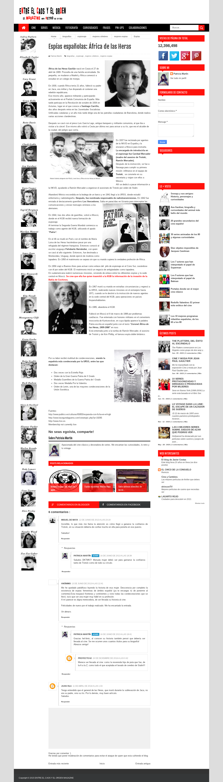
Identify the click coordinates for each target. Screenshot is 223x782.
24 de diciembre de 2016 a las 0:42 (110, 658)
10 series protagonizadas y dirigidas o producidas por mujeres (187, 382)
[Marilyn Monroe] (28, 249)
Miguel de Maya (69, 520)
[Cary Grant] (28, 97)
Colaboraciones (138, 28)
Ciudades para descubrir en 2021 (176, 499)
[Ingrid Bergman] (28, 227)
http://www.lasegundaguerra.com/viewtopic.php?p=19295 (75, 418)
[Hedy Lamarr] (28, 486)
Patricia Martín (82, 556)
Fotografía (71, 28)
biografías (71, 56)
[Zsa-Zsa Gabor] (28, 571)
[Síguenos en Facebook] (163, 60)
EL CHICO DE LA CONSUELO (176, 469)
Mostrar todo (200, 503)
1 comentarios (177, 399)
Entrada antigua (142, 763)
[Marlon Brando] (28, 465)
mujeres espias (106, 56)
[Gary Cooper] (28, 206)
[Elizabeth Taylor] (28, 75)
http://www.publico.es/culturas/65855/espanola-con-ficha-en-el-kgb (79, 414)
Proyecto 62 (85, 658)
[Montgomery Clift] (28, 335)
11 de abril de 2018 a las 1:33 (88, 686)
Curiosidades (90, 28)
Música (56, 28)
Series (44, 28)
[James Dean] (28, 270)
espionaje (80, 56)
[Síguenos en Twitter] (174, 60)
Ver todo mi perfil (178, 78)
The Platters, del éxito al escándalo (187, 342)
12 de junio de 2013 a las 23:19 (95, 520)
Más (199, 353)
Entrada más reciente (58, 763)
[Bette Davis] (28, 140)
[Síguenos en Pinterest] (196, 60)
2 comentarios (177, 445)
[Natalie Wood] (28, 549)
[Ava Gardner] (28, 184)
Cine (33, 28)
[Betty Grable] (28, 379)
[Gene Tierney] (28, 507)
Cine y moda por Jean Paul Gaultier (185, 359)
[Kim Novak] (28, 313)
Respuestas (69, 548)
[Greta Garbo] (28, 357)
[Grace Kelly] (28, 118)
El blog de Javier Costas (173, 459)
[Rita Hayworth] (28, 291)
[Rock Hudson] (28, 401)
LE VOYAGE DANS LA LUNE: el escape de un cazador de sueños (188, 407)
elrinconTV (167, 486)
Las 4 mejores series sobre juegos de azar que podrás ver (186, 430)
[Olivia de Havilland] (28, 422)
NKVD (124, 143)
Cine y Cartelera (169, 477)
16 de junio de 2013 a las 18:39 (116, 556)
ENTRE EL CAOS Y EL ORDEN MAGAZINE (54, 778)
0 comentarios (191, 353)
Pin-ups (119, 28)
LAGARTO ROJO (169, 496)
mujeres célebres (92, 56)
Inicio (102, 763)
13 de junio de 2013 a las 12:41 (87, 583)
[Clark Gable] (28, 162)
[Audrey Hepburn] (28, 53)
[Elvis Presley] (28, 527)
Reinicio (165, 472)
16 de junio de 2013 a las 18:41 (116, 634)
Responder (65, 539)
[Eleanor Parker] (28, 444)
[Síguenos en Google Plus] (185, 60)
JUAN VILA (66, 686)
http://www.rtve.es (56, 421)
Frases (106, 28)
